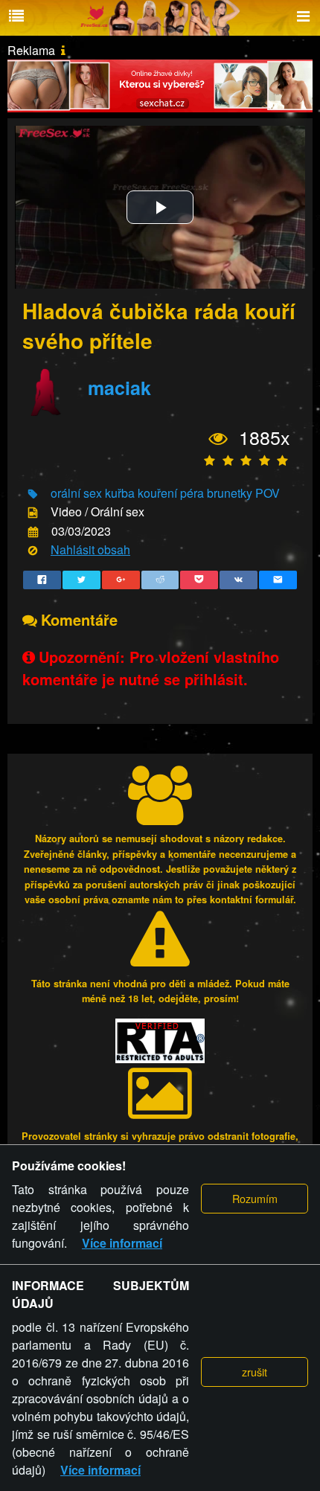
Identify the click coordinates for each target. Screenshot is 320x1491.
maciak (119, 387)
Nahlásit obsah (90, 549)
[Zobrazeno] (218, 438)
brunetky (229, 492)
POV (267, 492)
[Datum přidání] (33, 531)
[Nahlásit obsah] (32, 551)
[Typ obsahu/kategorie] (32, 513)
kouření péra (171, 492)
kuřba (120, 492)
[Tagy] (32, 494)
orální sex (76, 492)
